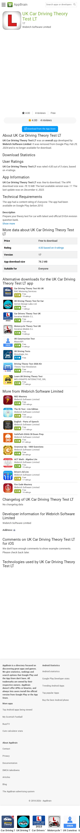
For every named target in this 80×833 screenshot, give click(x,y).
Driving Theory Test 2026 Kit (28, 364)
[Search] (74, 4)
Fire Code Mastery (23, 484)
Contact (6, 749)
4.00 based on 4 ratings (51, 247)
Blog (5, 784)
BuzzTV (6, 724)
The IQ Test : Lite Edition (26, 409)
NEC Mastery (20, 396)
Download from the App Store (41, 129)
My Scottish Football (13, 717)
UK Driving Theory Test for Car (29, 301)
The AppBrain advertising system (19, 791)
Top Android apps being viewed (17, 710)
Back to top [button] (72, 804)
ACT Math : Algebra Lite (25, 459)
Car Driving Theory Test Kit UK (29, 288)
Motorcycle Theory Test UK (27, 326)
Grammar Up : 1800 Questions (28, 447)
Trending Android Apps (53, 686)
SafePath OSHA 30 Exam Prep (28, 434)
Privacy (6, 756)
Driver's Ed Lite (21, 472)
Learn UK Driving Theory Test (28, 376)
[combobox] (59, 4)
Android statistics (51, 671)
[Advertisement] (40, 70)
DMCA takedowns (11, 770)
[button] (40, 530)
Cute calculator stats (13, 731)
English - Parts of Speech (26, 421)
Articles (6, 777)
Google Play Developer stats (56, 678)
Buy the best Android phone (55, 700)
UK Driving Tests (22, 351)
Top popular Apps (50, 693)
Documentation (10, 763)
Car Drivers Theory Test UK (27, 314)
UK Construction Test (24, 339)
